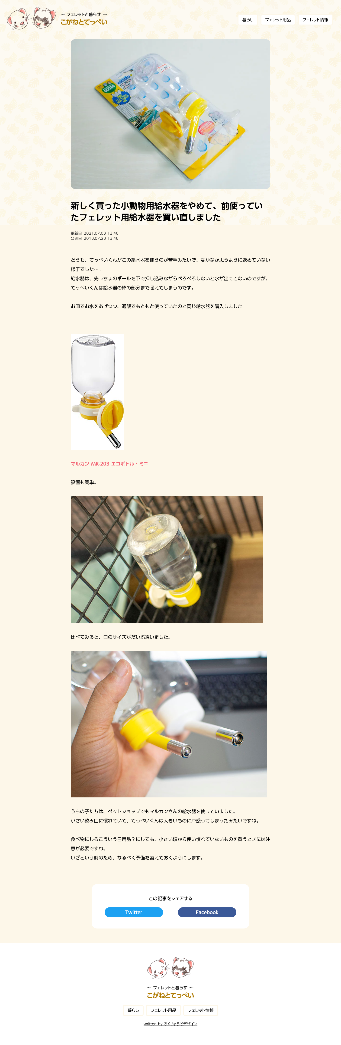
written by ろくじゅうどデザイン (170, 1023)
